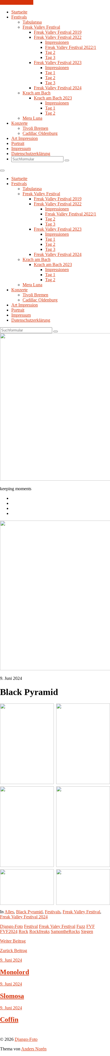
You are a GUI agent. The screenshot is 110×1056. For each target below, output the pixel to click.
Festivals (19, 17)
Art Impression (24, 138)
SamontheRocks (65, 931)
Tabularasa (32, 22)
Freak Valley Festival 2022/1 (70, 47)
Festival (31, 926)
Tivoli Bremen (35, 128)
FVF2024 (8, 931)
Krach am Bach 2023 (53, 98)
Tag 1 (50, 72)
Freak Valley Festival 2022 (58, 37)
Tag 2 (50, 52)
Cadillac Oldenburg (40, 133)
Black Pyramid (29, 911)
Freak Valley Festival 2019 (58, 32)
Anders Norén (34, 1048)
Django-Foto (11, 926)
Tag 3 (50, 57)
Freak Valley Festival (41, 27)
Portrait (17, 143)
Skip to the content (16, 2)
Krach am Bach (36, 92)
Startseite (19, 12)
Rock (23, 931)
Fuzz (80, 926)
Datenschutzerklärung (30, 153)
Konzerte (19, 123)
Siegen (87, 931)
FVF (90, 926)
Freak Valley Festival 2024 (58, 87)
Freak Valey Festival (57, 926)
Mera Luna (32, 118)
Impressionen (57, 42)
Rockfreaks (39, 931)
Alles (9, 911)
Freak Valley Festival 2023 (58, 62)
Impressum (21, 148)
